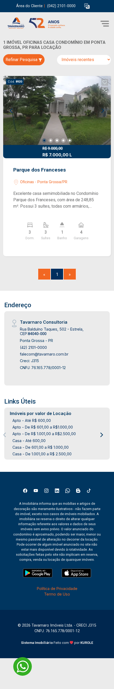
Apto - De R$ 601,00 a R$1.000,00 (42, 427)
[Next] (102, 110)
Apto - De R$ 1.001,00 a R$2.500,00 (44, 433)
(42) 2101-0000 (33, 347)
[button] (87, 6)
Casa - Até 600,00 (29, 440)
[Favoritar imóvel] (104, 82)
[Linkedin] (57, 491)
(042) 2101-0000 (61, 6)
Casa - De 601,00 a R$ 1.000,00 (40, 447)
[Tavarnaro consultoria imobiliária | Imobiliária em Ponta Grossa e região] (43, 23)
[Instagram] (46, 491)
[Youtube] (36, 491)
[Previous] (11, 110)
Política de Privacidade (57, 588)
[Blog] (78, 491)
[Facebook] (25, 491)
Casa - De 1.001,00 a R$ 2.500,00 (42, 454)
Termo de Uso (57, 594)
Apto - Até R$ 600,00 (31, 420)
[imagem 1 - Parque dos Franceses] (57, 110)
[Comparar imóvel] (104, 90)
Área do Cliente (29, 6)
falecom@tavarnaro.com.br (44, 354)
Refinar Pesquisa (22, 59)
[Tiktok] (89, 491)
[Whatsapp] (68, 491)
